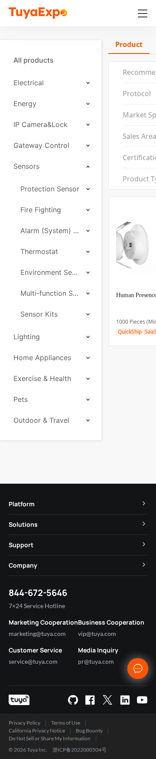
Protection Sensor (49, 188)
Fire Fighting (40, 209)
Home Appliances (42, 357)
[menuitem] (50, 60)
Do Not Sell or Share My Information (50, 738)
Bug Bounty (89, 730)
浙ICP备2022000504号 (79, 749)
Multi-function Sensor (50, 293)
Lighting (26, 336)
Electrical (28, 82)
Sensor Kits (39, 314)
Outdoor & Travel (41, 420)
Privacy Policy (24, 722)
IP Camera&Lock (40, 124)
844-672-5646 (38, 593)
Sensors (26, 166)
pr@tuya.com (96, 661)
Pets (20, 399)
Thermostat (39, 251)
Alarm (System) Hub (50, 230)
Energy (24, 103)
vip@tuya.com (97, 633)
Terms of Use (65, 722)
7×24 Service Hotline (37, 605)
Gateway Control (41, 145)
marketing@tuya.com (37, 633)
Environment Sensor (50, 272)
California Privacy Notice (37, 730)
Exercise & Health (42, 378)
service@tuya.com (33, 661)
